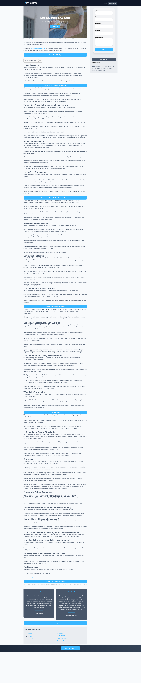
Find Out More (55, 412)
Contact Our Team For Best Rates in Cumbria (55, 198)
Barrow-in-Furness (62, 641)
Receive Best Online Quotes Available (55, 85)
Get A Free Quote (55, 623)
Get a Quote (55, 26)
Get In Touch (104, 59)
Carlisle (26, 577)
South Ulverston (61, 635)
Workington (31, 639)
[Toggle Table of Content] (39, 60)
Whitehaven (60, 633)
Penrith (30, 636)
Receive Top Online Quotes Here (55, 306)
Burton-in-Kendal (62, 638)
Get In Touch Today (55, 55)
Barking (30, 577)
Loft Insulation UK (36, 39)
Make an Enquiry (70, 648)
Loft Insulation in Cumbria (38, 48)
